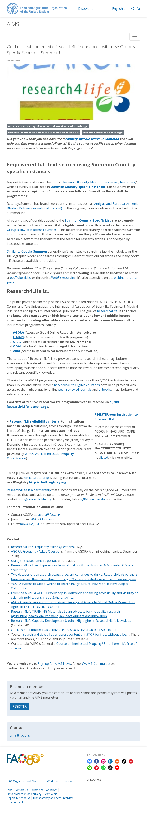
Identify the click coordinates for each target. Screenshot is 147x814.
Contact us (21, 790)
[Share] (131, 8)
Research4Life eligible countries (77, 385)
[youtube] (117, 767)
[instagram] (103, 761)
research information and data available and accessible (43, 132)
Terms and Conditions (44, 790)
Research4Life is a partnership (29, 490)
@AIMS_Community (96, 663)
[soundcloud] (117, 761)
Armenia (132, 203)
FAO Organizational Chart (22, 781)
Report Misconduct (18, 798)
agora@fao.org (49, 514)
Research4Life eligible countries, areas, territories (99, 182)
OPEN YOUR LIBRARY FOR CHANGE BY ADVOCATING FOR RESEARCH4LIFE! (64, 630)
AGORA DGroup (42, 519)
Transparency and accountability (53, 798)
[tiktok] (124, 761)
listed (104, 457)
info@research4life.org (35, 499)
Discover (84, 9)
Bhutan (12, 208)
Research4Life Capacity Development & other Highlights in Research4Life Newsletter (72, 620)
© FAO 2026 (94, 780)
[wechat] (89, 767)
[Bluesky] (89, 761)
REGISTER (19, 706)
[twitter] (110, 767)
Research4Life (107, 311)
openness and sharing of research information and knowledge (47, 126)
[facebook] (96, 761)
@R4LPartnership (36, 478)
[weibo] (96, 767)
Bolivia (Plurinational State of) (40, 208)
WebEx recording (63, 277)
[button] (137, 8)
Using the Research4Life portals (34, 561)
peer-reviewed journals (74, 389)
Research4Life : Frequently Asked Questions (42, 547)
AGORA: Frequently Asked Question (36, 551)
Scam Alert (50, 794)
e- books (104, 389)
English (117, 9)
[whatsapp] (103, 767)
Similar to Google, (27, 251)
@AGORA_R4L (30, 524)
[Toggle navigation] (134, 37)
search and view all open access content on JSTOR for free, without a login (76, 634)
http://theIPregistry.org (47, 482)
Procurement (15, 802)
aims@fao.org (20, 735)
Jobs (9, 790)
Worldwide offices (58, 781)
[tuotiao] (131, 761)
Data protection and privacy (24, 794)
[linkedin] (110, 761)
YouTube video (20, 277)
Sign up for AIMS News (54, 663)
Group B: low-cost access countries (32, 230)
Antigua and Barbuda (109, 203)
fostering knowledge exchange (102, 132)
